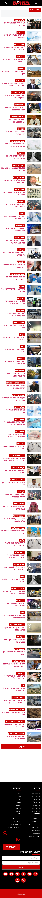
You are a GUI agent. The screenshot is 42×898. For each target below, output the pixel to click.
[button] (36, 3)
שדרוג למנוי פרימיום (34, 825)
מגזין (19, 796)
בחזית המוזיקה (35, 811)
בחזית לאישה (36, 805)
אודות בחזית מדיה (34, 837)
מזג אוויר (18, 808)
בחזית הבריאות (35, 799)
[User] (17, 880)
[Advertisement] (21, 767)
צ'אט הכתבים (36, 793)
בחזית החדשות (35, 796)
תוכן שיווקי (18, 811)
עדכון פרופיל (36, 819)
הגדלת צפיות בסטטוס (14, 828)
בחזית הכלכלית (35, 802)
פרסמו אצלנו (36, 831)
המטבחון (18, 805)
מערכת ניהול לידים (15, 822)
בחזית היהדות (36, 808)
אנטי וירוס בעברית (15, 825)
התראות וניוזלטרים (34, 822)
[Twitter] (17, 874)
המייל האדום (36, 828)
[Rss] (23, 880)
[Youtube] (5, 874)
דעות (19, 799)
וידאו (19, 793)
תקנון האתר (36, 834)
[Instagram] (11, 874)
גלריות (19, 802)
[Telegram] (29, 874)
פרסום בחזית (17, 819)
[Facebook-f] (23, 874)
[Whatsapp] (35, 874)
